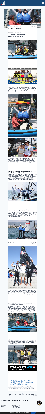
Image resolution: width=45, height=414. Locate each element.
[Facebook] (42, 3)
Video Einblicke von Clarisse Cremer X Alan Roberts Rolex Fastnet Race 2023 (21, 382)
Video (9, 390)
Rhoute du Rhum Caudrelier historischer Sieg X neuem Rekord (19, 384)
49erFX (26, 386)
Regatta (9, 25)
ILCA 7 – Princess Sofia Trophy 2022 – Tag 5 (16, 383)
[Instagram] (43, 3)
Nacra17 (18, 388)
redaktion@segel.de (4, 405)
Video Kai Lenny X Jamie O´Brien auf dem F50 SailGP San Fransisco (20, 380)
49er (23, 386)
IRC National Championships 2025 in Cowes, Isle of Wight (30, 394)
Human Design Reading (27, 404)
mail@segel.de (14, 405)
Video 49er (12, 390)
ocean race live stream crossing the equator (16, 381)
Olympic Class (26, 388)
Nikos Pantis (22, 388)
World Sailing (16, 390)
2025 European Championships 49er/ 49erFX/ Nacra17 (15, 386)
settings (28, 413)
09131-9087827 (19, 405)
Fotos (31, 386)
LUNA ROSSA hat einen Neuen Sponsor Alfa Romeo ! (14, 394)
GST (15, 388)
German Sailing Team (11, 388)
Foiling (29, 386)
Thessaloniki (33, 388)
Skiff (29, 388)
